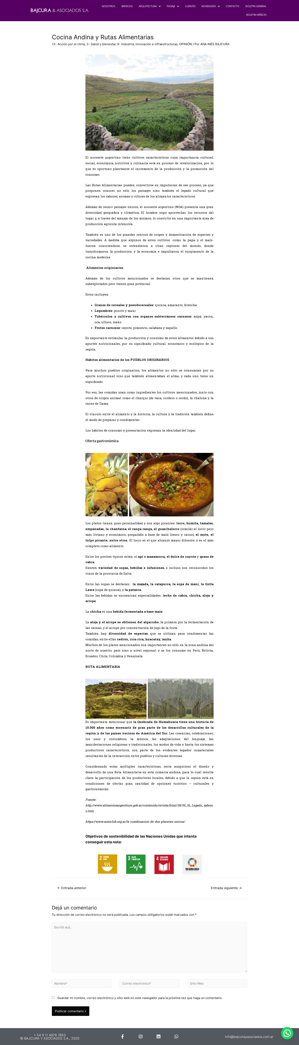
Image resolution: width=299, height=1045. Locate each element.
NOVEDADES (209, 6)
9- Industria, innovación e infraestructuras (147, 44)
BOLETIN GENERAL (256, 6)
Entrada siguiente (226, 888)
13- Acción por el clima (68, 44)
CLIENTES (190, 6)
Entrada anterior (71, 888)
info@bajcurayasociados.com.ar (249, 1037)
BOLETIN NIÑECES (256, 14)
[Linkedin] (158, 1036)
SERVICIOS (127, 6)
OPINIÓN (185, 44)
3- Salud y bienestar (101, 44)
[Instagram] (140, 1036)
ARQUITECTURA (148, 6)
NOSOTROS (108, 6)
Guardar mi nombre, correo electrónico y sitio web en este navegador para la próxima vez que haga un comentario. (140, 998)
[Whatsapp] (176, 1036)
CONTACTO (232, 6)
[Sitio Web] (217, 984)
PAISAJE (171, 6)
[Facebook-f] (122, 1036)
